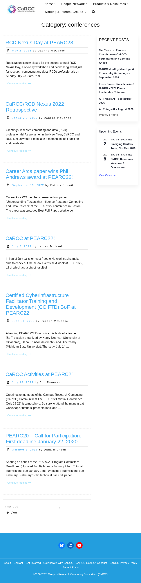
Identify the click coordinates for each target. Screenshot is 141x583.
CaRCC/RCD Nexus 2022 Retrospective (35, 107)
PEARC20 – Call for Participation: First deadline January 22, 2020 (43, 438)
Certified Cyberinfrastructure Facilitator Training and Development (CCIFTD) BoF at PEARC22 (40, 304)
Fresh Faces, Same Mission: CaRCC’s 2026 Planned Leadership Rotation (116, 88)
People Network (73, 4)
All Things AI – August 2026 (116, 109)
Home (48, 4)
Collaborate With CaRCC (58, 562)
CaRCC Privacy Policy (123, 562)
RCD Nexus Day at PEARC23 (39, 42)
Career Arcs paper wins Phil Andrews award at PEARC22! (39, 174)
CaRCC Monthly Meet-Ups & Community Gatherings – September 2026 (116, 73)
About (7, 562)
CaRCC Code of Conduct (91, 562)
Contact (18, 562)
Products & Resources (109, 4)
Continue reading (19, 83)
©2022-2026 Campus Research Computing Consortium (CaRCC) (71, 574)
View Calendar (107, 175)
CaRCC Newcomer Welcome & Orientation (122, 163)
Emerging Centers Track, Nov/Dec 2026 (123, 146)
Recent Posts (70, 567)
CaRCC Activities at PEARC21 (40, 374)
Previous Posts (108, 114)
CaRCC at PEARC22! (30, 238)
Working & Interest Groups (63, 11)
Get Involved (33, 562)
